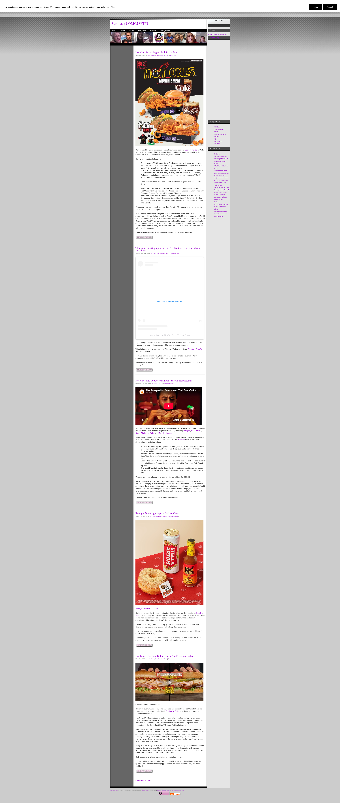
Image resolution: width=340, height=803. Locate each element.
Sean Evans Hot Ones (163, 55)
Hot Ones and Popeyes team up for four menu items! (163, 380)
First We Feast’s (195, 349)
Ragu (137, 433)
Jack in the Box (152, 55)
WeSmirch (217, 144)
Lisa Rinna (153, 253)
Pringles (186, 431)
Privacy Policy (165, 31)
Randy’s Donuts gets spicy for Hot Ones (157, 513)
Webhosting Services (178, 790)
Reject (315, 7)
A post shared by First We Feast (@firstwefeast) (170, 335)
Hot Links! (217, 154)
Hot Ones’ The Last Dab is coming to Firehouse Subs (164, 655)
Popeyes (181, 440)
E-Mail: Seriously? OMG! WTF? (218, 34)
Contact (131, 31)
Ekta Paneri (145, 790)
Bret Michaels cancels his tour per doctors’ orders (221, 206)
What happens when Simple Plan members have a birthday (221, 214)
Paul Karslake (218, 141)
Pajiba (215, 139)
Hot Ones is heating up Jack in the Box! (156, 52)
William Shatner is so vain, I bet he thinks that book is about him (221, 173)
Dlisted (216, 132)
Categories (142, 31)
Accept (330, 7)
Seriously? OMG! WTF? (130, 23)
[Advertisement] (120, 85)
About (122, 31)
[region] (170, 6)
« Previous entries (143, 780)
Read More (110, 7)
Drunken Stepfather (220, 134)
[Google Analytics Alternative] (175, 794)
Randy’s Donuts (165, 433)
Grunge (216, 136)
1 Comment (173, 55)
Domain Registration (163, 790)
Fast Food (152, 516)
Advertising (214, 37)
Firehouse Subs (147, 433)
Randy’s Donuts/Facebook (146, 609)
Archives (153, 31)
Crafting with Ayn (219, 129)
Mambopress (114, 790)
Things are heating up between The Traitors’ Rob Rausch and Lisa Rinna (168, 249)
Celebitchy (217, 127)
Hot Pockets (196, 431)
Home (114, 31)
